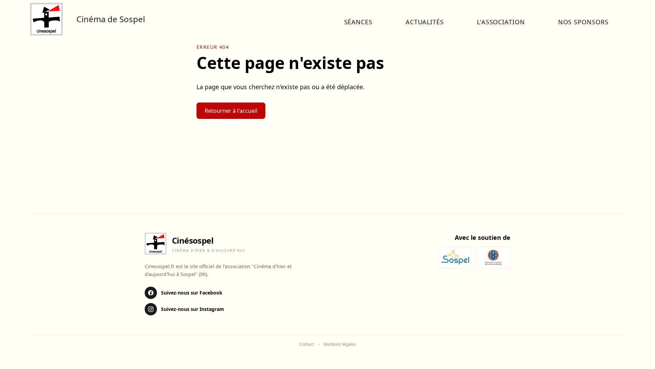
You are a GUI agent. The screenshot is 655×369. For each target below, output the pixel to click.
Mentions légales (339, 344)
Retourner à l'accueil (231, 110)
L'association (501, 22)
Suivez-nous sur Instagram (192, 309)
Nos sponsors (583, 22)
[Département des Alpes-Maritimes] (493, 257)
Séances (358, 22)
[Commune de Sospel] (455, 257)
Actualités (425, 22)
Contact (306, 344)
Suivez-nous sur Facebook (191, 292)
